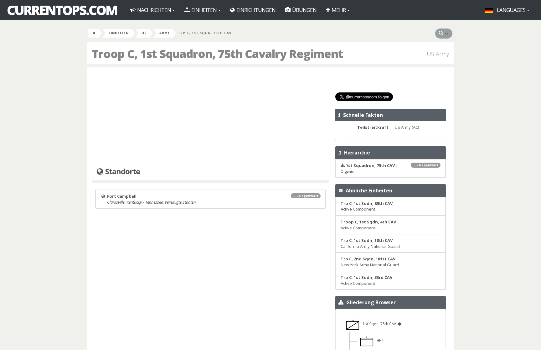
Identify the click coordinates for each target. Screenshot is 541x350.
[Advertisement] (210, 117)
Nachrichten (154, 9)
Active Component (367, 206)
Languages (511, 9)
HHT (379, 340)
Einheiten (204, 9)
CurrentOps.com (62, 10)
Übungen (304, 9)
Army (164, 33)
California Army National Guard (370, 243)
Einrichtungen (255, 9)
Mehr (339, 9)
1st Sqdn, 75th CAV (378, 323)
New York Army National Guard (370, 262)
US (144, 33)
